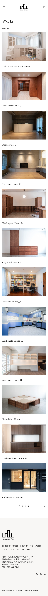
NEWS (12, 549)
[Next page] (44, 506)
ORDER (15, 546)
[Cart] (44, 7)
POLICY (30, 549)
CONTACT (21, 549)
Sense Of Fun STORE (15, 590)
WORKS (38, 546)
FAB (31, 546)
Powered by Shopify (31, 590)
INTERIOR (24, 546)
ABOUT (5, 549)
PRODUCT (6, 546)
